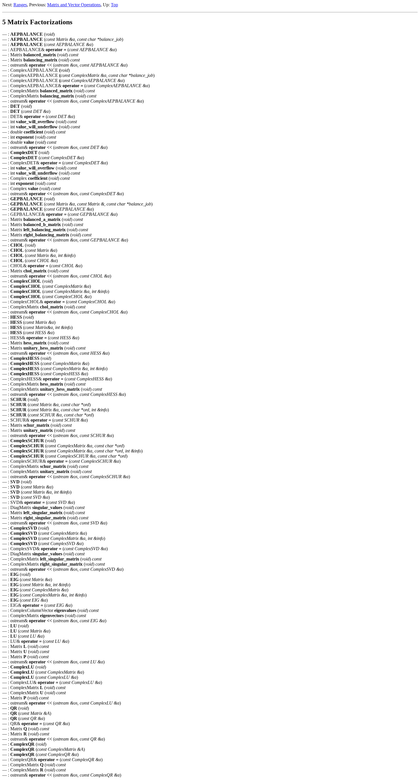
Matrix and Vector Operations (74, 4)
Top (114, 4)
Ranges (20, 4)
